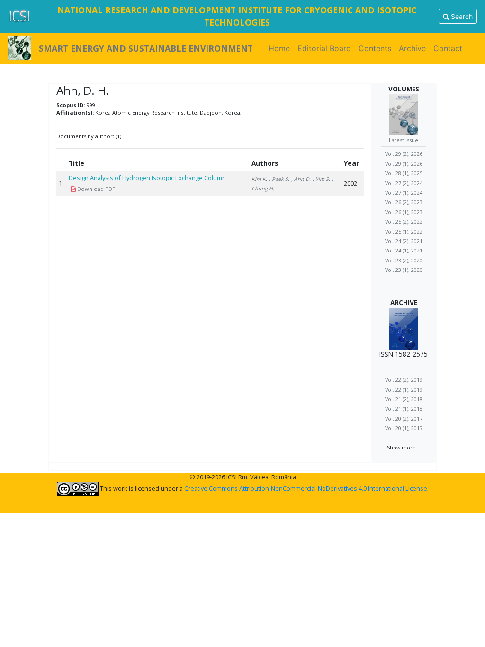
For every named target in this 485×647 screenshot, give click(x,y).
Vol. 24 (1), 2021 (403, 250)
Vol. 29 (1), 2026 (403, 163)
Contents (375, 48)
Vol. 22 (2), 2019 (403, 379)
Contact (447, 48)
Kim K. (259, 178)
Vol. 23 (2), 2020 (403, 260)
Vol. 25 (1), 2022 (403, 231)
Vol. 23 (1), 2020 (403, 269)
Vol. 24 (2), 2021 (403, 240)
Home (281, 48)
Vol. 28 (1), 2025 (403, 173)
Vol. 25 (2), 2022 (403, 221)
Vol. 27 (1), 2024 (403, 192)
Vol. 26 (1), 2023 (403, 212)
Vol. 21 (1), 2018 (403, 408)
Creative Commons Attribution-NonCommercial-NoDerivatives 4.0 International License (305, 488)
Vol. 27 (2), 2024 (403, 183)
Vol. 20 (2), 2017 (403, 418)
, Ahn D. (301, 178)
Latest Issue (403, 140)
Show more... (403, 447)
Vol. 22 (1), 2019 (403, 389)
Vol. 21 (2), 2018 (403, 399)
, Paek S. (279, 178)
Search (461, 16)
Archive (412, 48)
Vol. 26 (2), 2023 (403, 202)
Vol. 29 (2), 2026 (403, 153)
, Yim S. (321, 178)
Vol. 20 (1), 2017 (403, 427)
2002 (350, 183)
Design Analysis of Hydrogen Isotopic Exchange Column (147, 177)
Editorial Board (324, 48)
